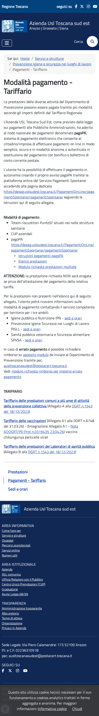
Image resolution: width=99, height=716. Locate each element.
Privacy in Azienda (14, 628)
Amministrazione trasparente (22, 608)
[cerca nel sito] (91, 41)
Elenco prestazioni (32, 261)
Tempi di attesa (12, 618)
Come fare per (11, 530)
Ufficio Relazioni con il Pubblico (22, 579)
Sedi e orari (18, 489)
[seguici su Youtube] (93, 6)
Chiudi (77, 708)
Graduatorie (10, 589)
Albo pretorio (10, 613)
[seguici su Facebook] (74, 6)
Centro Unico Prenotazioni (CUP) (23, 584)
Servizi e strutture (14, 535)
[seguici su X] (80, 6)
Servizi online (11, 550)
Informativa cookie (52, 708)
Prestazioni (18, 472)
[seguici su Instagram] (87, 6)
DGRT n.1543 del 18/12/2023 (51, 452)
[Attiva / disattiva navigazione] (7, 43)
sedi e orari (73, 318)
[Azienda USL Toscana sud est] (14, 26)
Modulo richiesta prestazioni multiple (47, 266)
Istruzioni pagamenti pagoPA (40, 255)
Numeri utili (9, 555)
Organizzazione (12, 623)
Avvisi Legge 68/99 (15, 594)
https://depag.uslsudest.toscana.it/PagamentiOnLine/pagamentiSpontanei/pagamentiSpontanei (49, 194)
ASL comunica (11, 574)
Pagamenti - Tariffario (27, 480)
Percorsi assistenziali (16, 545)
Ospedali (7, 540)
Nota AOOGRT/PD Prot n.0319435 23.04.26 (41, 428)
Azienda (7, 569)
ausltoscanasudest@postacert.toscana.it (35, 365)
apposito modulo (36, 354)
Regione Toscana (15, 6)
